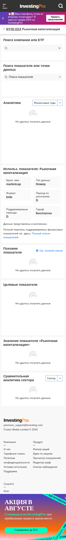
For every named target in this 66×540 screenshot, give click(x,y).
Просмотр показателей (47, 458)
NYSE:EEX (13, 29)
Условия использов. (15, 466)
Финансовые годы (45, 102)
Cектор (51, 378)
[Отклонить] (3, 18)
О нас (7, 449)
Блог (6, 491)
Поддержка (10, 471)
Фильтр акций (41, 449)
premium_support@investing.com (23, 425)
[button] (35, 18)
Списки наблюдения (45, 466)
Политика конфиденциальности (17, 460)
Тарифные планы (14, 453)
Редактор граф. (42, 462)
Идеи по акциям (42, 453)
